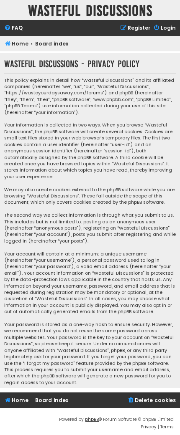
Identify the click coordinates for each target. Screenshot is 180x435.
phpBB (92, 419)
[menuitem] (13, 28)
